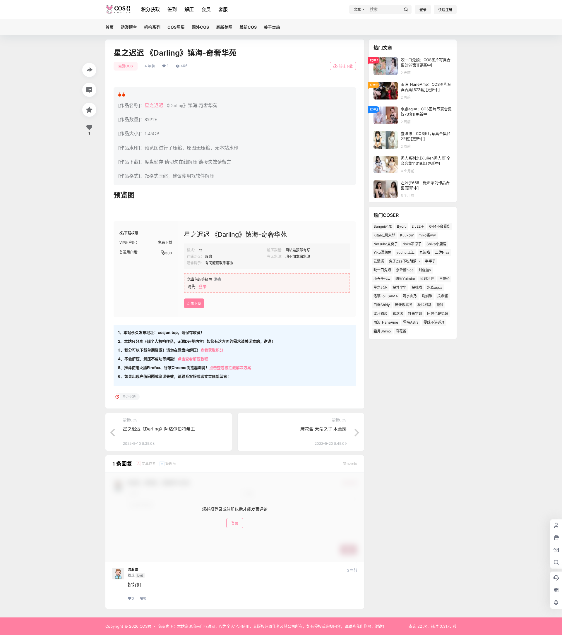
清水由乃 (410, 296)
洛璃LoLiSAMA (385, 296)
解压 (189, 9)
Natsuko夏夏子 (385, 244)
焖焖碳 (427, 296)
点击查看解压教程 (193, 358)
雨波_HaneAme (385, 322)
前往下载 (346, 66)
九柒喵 (424, 252)
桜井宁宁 (400, 287)
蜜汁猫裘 (380, 313)
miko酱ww (427, 235)
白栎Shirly (381, 305)
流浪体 (133, 570)
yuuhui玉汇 (405, 252)
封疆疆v (425, 270)
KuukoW (407, 235)
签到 (172, 9)
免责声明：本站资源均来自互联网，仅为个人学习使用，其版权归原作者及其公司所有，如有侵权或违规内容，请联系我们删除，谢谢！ (272, 626)
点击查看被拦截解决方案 (230, 367)
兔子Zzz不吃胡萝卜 (404, 261)
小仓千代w (381, 279)
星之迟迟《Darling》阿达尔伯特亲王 (159, 429)
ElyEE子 (418, 226)
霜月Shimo (382, 331)
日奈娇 (444, 279)
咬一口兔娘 (382, 270)
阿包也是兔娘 (437, 313)
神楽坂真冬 (403, 305)
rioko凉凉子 (412, 244)
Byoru (402, 226)
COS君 (144, 626)
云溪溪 (378, 261)
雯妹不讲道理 (434, 322)
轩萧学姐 (415, 313)
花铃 (439, 305)
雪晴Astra (411, 322)
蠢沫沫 (398, 313)
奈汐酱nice (405, 270)
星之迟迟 (154, 105)
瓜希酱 (442, 296)
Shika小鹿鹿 (436, 244)
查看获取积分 (212, 350)
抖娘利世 (427, 279)
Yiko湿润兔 (382, 252)
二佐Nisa (442, 252)
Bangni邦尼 (382, 226)
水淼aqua (434, 287)
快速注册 (445, 10)
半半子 (430, 261)
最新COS (125, 66)
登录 (422, 10)
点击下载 (194, 303)
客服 (223, 9)
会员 (206, 9)
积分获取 (150, 9)
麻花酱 (401, 331)
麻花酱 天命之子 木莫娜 (323, 429)
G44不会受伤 (439, 226)
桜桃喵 (417, 287)
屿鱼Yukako (405, 279)
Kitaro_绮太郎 (384, 235)
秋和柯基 (424, 305)
